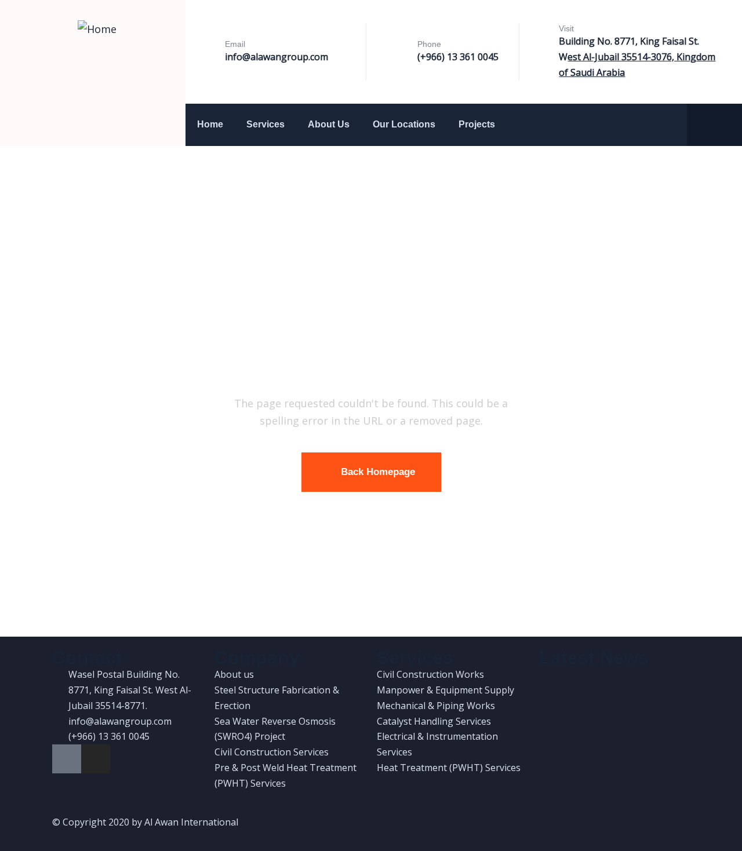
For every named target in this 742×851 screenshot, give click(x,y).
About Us (329, 124)
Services (265, 124)
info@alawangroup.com (276, 56)
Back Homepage (378, 471)
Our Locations (404, 124)
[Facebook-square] (66, 758)
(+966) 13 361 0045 (458, 56)
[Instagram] (95, 758)
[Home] (97, 29)
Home (210, 124)
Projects (477, 124)
